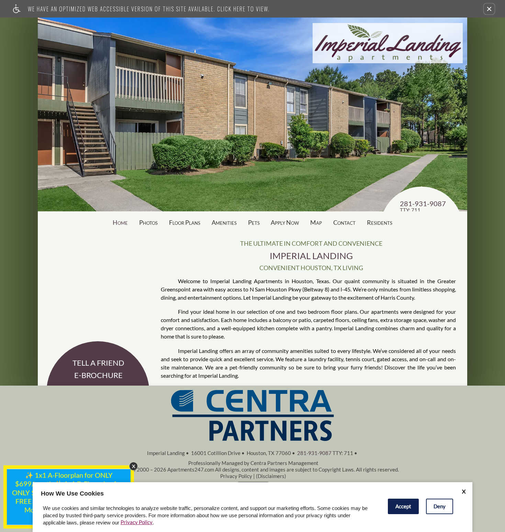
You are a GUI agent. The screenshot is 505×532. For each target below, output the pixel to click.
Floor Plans (184, 222)
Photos (148, 222)
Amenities (224, 222)
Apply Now (285, 222)
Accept (403, 506)
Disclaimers (271, 476)
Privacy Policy (236, 476)
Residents (379, 222)
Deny (440, 506)
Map (316, 222)
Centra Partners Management (284, 463)
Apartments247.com (190, 469)
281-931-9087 (423, 206)
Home (120, 222)
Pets (254, 222)
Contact (344, 222)
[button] (489, 8)
